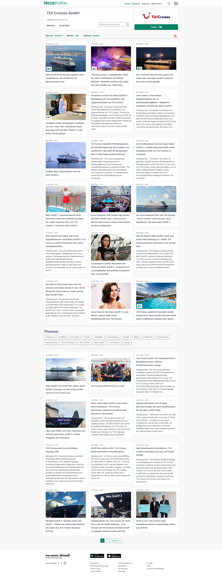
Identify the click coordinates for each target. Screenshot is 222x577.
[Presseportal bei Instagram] (64, 563)
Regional (146, 4)
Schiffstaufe (148, 337)
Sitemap (121, 571)
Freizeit (87, 337)
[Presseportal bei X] (60, 563)
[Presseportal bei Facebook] (58, 563)
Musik (136, 337)
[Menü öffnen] (176, 3)
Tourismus (49, 337)
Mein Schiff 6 (85, 343)
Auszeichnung (51, 343)
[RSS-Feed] (175, 36)
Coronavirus (115, 343)
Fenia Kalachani (68, 343)
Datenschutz (95, 569)
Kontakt (149, 563)
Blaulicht (136, 4)
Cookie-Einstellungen (155, 569)
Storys (128, 4)
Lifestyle (126, 337)
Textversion (123, 569)
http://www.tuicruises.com (57, 20)
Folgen (154, 27)
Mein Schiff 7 (100, 343)
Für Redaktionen (125, 563)
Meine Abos (156, 4)
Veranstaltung (162, 337)
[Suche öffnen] (169, 3)
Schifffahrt (62, 337)
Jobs (148, 566)
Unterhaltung (113, 337)
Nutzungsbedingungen (99, 566)
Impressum (94, 563)
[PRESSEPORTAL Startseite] (55, 3)
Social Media (95, 571)
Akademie (122, 566)
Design (127, 343)
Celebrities (98, 337)
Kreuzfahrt (75, 337)
